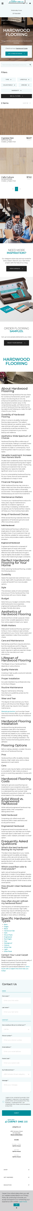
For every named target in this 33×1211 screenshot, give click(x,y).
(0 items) (30, 3)
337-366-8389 (16, 13)
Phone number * (7, 1035)
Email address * (6, 1047)
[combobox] (15, 65)
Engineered (8, 937)
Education (8, 1185)
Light (6, 949)
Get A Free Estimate (15, 53)
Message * (5, 1080)
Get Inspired (8, 1177)
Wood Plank (8, 935)
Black (6, 929)
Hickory (6, 945)
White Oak (7, 947)
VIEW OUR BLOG (15, 268)
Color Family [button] (8, 85)
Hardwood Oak (9, 931)
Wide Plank (8, 951)
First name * (5, 996)
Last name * (5, 1007)
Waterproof (8, 943)
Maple (6, 926)
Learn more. (23, 1201)
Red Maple (8, 939)
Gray (5, 941)
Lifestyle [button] (23, 79)
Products (13, 20)
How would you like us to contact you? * (14, 1025)
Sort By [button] (25, 103)
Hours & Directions (16, 1135)
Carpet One (4, 20)
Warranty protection (8, 711)
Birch (6, 924)
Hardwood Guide (22, 48)
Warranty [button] (15, 90)
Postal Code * (6, 1058)
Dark (5, 933)
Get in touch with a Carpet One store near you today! (15, 969)
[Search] (30, 65)
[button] (23, 3)
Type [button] (7, 79)
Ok (16, 1205)
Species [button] (24, 85)
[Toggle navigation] (2, 3)
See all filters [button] (15, 96)
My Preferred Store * (8, 1070)
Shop (5, 1169)
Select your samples (14, 343)
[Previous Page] (13, 189)
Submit (16, 1113)
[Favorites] (26, 3)
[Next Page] (20, 189)
